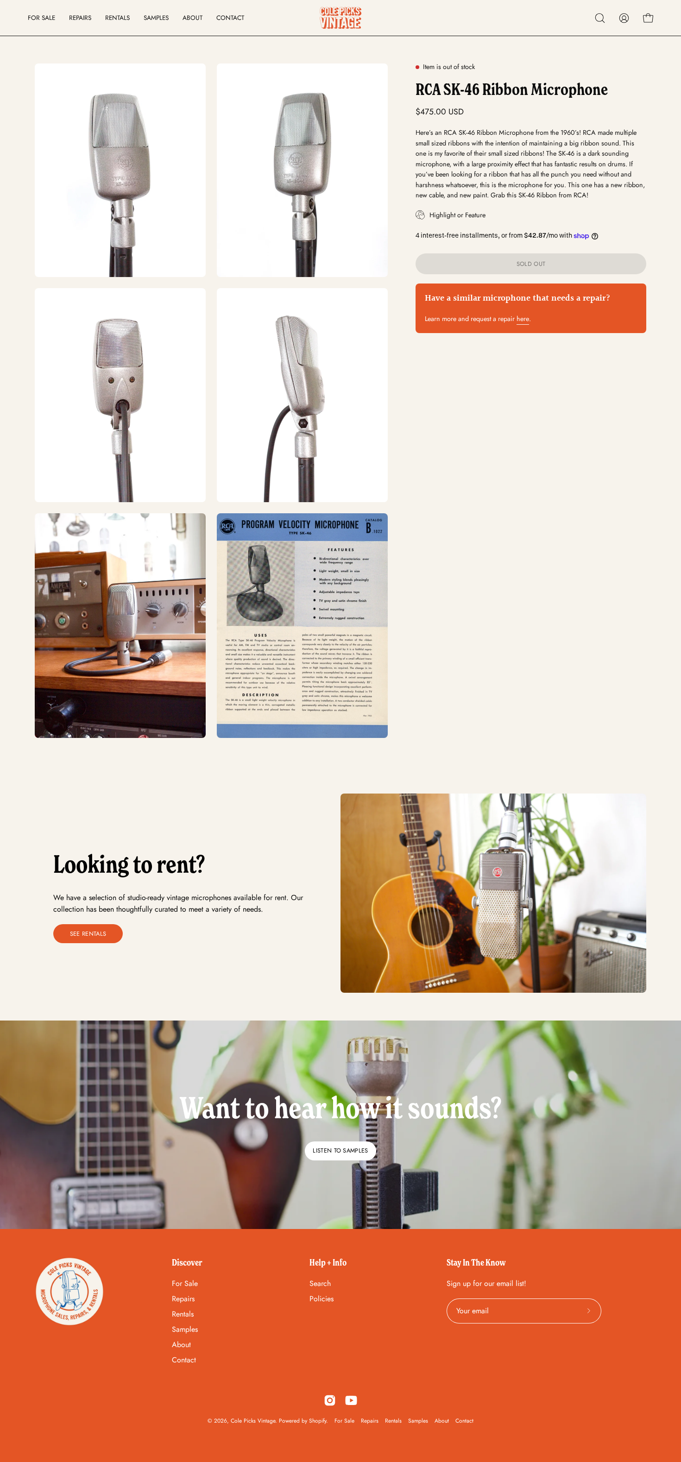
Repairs (183, 1298)
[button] (600, 18)
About (181, 1344)
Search (320, 1283)
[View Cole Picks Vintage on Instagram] (330, 1400)
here (523, 318)
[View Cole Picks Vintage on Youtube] (351, 1400)
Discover (187, 1262)
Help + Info (328, 1262)
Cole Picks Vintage (253, 1421)
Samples (185, 1329)
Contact (184, 1360)
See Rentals (88, 933)
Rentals (183, 1314)
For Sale (185, 1283)
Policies (321, 1298)
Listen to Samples (340, 1150)
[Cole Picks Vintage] (340, 18)
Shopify (317, 1421)
